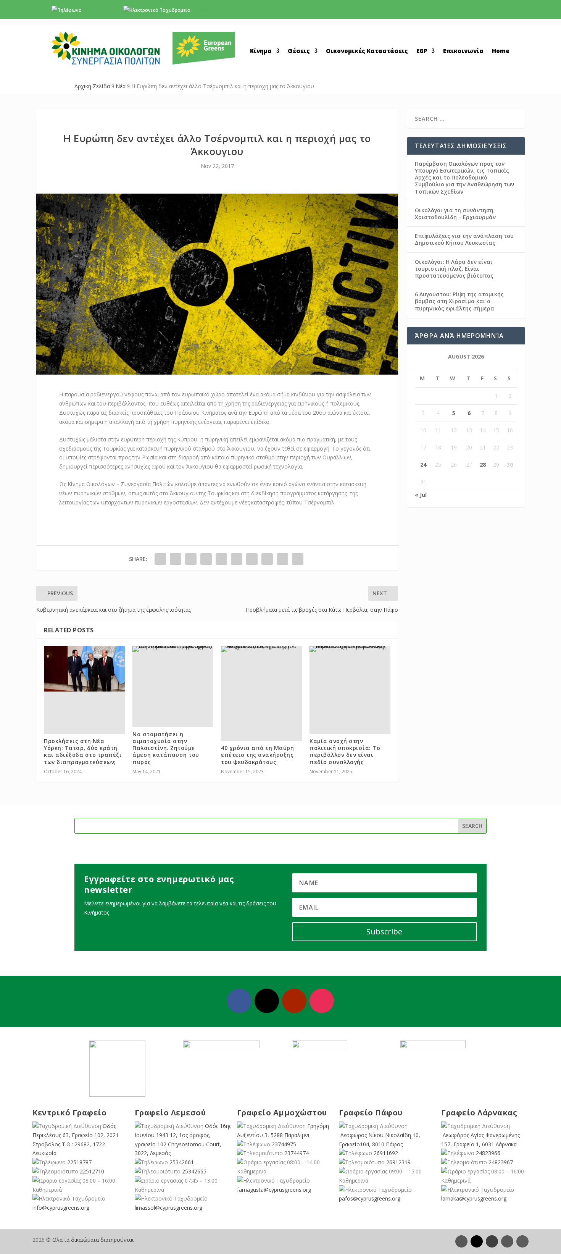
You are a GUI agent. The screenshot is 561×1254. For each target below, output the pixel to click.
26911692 (386, 1153)
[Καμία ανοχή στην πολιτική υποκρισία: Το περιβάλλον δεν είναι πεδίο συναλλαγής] (350, 649)
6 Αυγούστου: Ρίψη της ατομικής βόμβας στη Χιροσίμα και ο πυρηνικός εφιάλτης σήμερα (459, 301)
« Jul (421, 494)
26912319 (398, 1162)
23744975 (284, 1144)
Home (500, 51)
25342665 (194, 1171)
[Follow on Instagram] (322, 1001)
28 (483, 464)
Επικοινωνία (463, 51)
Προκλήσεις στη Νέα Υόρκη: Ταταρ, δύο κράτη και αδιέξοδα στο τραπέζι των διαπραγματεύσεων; (83, 751)
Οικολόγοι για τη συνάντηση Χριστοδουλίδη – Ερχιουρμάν (455, 214)
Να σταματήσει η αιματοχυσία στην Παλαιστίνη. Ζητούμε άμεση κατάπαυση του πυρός (165, 748)
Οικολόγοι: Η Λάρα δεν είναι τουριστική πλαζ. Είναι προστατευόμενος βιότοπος (454, 268)
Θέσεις (299, 51)
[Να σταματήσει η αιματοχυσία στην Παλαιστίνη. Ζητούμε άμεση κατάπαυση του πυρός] (172, 649)
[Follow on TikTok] (522, 1241)
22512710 (92, 1171)
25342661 (181, 1162)
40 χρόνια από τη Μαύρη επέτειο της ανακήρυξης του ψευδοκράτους (257, 754)
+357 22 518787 (100, 10)
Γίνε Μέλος (479, 12)
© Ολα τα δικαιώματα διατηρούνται (90, 1239)
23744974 (296, 1153)
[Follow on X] (267, 1001)
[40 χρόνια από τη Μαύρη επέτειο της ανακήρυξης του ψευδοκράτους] (261, 649)
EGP (421, 51)
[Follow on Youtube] (294, 1001)
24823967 (500, 1162)
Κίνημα (261, 51)
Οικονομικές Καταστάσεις (367, 51)
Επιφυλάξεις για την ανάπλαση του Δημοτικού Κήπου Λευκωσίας (464, 239)
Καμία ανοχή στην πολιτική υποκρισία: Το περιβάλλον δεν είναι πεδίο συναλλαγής (345, 751)
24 (423, 464)
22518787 (79, 1162)
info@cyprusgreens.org (217, 10)
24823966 (488, 1153)
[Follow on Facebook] (239, 1001)
